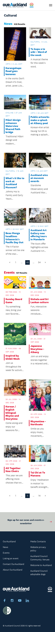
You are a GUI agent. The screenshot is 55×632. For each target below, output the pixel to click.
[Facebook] (4, 601)
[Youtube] (19, 601)
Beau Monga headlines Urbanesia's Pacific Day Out (14, 238)
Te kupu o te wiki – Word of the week (38, 52)
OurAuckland (9, 541)
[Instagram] (12, 601)
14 (39, 495)
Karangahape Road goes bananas (13, 71)
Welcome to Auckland (41, 565)
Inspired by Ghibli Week (13, 357)
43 (27, 262)
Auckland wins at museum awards (39, 178)
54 (39, 262)
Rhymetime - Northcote (38, 423)
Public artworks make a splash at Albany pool (39, 120)
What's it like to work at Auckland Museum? (15, 183)
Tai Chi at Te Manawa (37, 474)
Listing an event (10, 558)
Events (6, 552)
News (5, 547)
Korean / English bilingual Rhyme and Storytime (12, 412)
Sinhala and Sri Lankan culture (39, 301)
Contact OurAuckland (13, 564)
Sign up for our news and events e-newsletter (25, 522)
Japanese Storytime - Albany (37, 349)
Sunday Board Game (14, 301)
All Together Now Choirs (13, 470)
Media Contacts (38, 541)
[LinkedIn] (27, 601)
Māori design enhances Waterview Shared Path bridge (13, 126)
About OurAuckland (12, 569)
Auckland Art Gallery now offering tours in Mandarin (38, 235)
